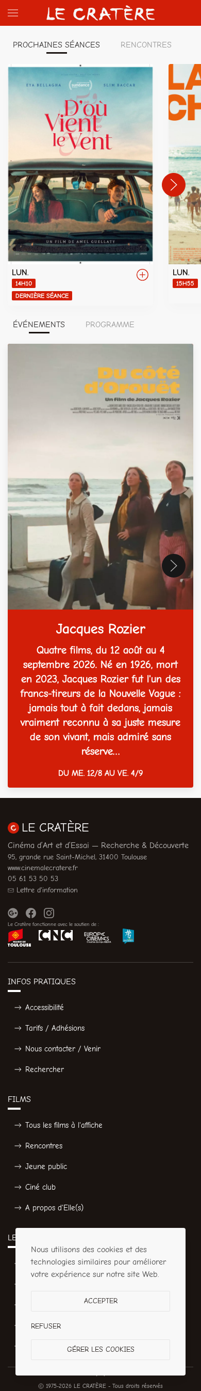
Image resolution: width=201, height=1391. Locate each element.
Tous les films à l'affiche (64, 1125)
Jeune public (46, 1166)
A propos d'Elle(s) (54, 1207)
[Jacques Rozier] (100, 566)
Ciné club (40, 1187)
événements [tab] (39, 324)
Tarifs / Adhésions (55, 1028)
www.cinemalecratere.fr (43, 868)
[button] (13, 13)
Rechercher (44, 1069)
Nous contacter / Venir (62, 1048)
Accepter (101, 1301)
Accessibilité (44, 1007)
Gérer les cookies (101, 1349)
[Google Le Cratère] (13, 913)
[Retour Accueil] (100, 13)
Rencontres (43, 1145)
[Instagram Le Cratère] (49, 913)
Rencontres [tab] (146, 45)
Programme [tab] (110, 324)
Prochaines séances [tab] (56, 45)
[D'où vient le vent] (80, 185)
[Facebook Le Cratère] (31, 913)
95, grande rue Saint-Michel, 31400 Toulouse (77, 857)
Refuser (46, 1326)
